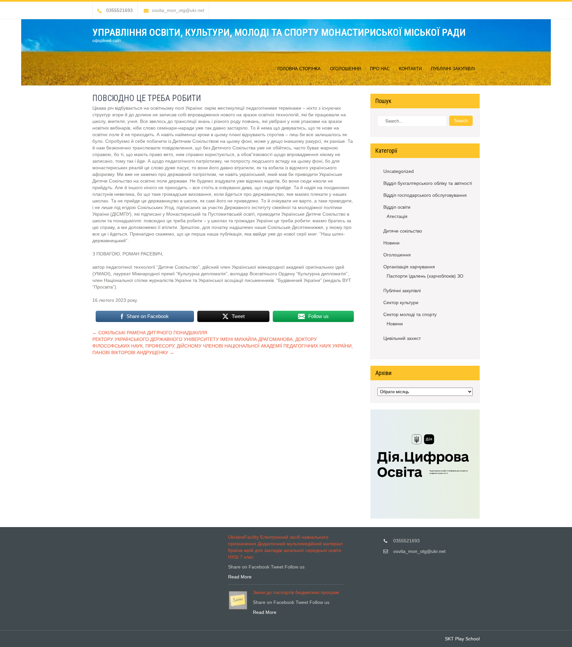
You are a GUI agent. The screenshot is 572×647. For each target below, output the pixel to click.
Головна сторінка (299, 68)
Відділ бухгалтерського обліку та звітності (427, 183)
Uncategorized (398, 171)
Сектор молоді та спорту (410, 314)
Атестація (397, 216)
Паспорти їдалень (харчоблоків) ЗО (425, 276)
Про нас (380, 68)
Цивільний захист (402, 338)
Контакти (410, 68)
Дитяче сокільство (402, 231)
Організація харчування (409, 266)
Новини (391, 242)
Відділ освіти (396, 207)
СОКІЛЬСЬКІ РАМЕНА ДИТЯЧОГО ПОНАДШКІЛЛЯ (149, 332)
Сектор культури (400, 302)
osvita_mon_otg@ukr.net (178, 10)
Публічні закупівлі (453, 68)
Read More (240, 576)
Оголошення (345, 68)
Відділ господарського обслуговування (425, 195)
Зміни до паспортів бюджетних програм (296, 592)
